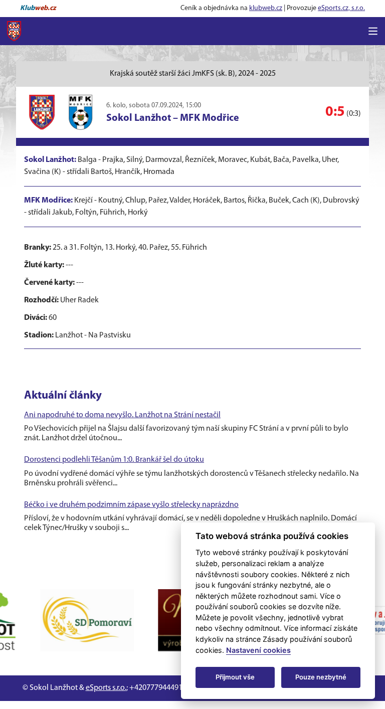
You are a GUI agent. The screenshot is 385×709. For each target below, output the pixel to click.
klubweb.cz (265, 8)
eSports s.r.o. (106, 688)
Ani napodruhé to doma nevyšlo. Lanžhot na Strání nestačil (122, 415)
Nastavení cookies (258, 650)
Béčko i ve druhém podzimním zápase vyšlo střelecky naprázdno (131, 505)
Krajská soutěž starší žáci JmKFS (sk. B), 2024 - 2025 (193, 74)
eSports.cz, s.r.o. (341, 8)
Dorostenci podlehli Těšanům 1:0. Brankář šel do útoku (114, 460)
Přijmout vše (235, 677)
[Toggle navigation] (373, 31)
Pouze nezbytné (320, 677)
